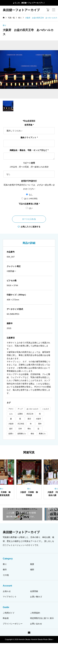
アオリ (11, 409)
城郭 (32, 569)
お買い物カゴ (36, 596)
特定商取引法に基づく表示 (42, 618)
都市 (5, 569)
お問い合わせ (36, 624)
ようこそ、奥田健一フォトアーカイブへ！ (29, 3)
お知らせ (7, 591)
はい (31, 208)
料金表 (6, 618)
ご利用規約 (35, 613)
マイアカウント (10, 596)
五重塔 (20, 414)
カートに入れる (29, 219)
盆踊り (11, 434)
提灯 (11, 429)
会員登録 (34, 591)
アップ (20, 409)
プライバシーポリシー (13, 624)
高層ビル (42, 434)
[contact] (29, 632)
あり (30, 198)
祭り (4, 25)
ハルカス (45, 409)
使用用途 (29, 125)
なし (31, 194)
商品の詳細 (29, 243)
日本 (20, 429)
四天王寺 (30, 414)
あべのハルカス (32, 409)
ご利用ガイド (9, 613)
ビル (11, 414)
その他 (6, 575)
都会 (32, 434)
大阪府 (11, 424)
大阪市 (38, 419)
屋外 (40, 424)
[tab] (29, 243)
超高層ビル (21, 434)
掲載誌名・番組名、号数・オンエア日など (29, 150)
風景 (32, 564)
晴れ (29, 429)
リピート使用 (29, 163)
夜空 (29, 419)
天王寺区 (20, 424)
